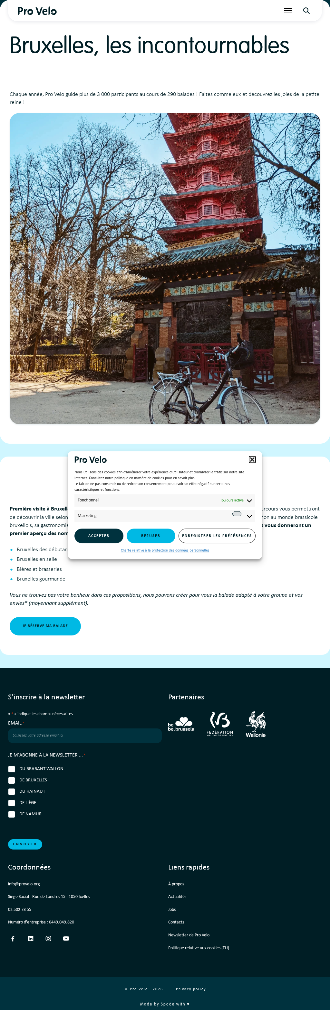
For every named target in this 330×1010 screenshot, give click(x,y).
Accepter (99, 536)
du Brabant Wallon (41, 769)
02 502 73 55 (19, 909)
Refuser (150, 536)
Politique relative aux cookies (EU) (198, 948)
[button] (252, 459)
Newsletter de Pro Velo (188, 935)
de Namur (30, 814)
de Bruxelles (33, 780)
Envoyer (25, 844)
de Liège (27, 802)
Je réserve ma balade (45, 626)
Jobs (172, 909)
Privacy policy (191, 989)
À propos (176, 884)
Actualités (177, 896)
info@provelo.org (24, 884)
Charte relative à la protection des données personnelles (165, 550)
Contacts (176, 922)
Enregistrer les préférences (217, 536)
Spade (168, 1004)
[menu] (287, 10)
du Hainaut (32, 791)
